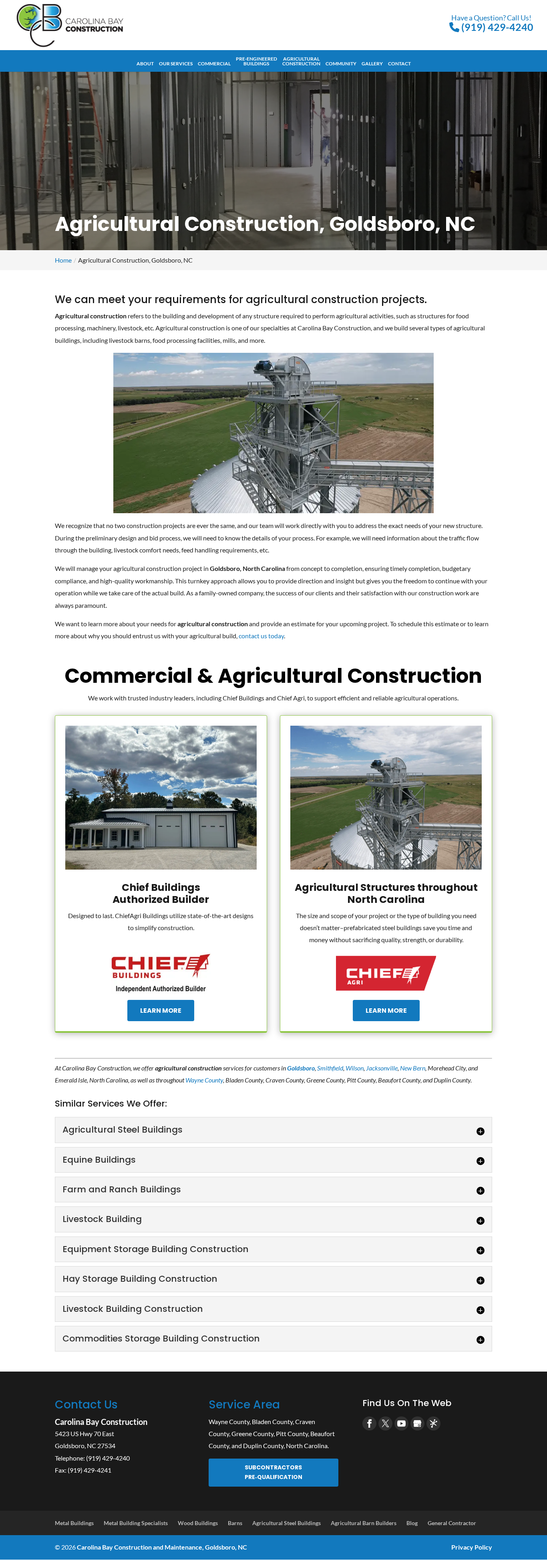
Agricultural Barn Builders (363, 1523)
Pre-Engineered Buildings (256, 61)
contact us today (261, 635)
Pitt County (292, 1433)
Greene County (252, 1433)
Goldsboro (301, 1068)
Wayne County (204, 1080)
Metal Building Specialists (136, 1523)
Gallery (372, 63)
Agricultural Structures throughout (386, 893)
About (145, 63)
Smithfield (330, 1068)
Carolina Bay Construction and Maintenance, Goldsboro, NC (162, 1547)
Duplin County (263, 1445)
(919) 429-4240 (492, 22)
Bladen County (272, 1421)
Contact (399, 63)
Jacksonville (382, 1068)
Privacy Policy (471, 1547)
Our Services (176, 63)
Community (341, 63)
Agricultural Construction (301, 61)
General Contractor (452, 1523)
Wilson (355, 1068)
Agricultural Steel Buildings (286, 1523)
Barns (235, 1523)
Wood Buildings (198, 1523)
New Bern (412, 1068)
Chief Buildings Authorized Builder (161, 893)
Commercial (214, 63)
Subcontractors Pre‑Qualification (273, 1472)
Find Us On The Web (406, 1403)
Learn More (160, 1010)
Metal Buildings (74, 1523)
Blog (412, 1523)
